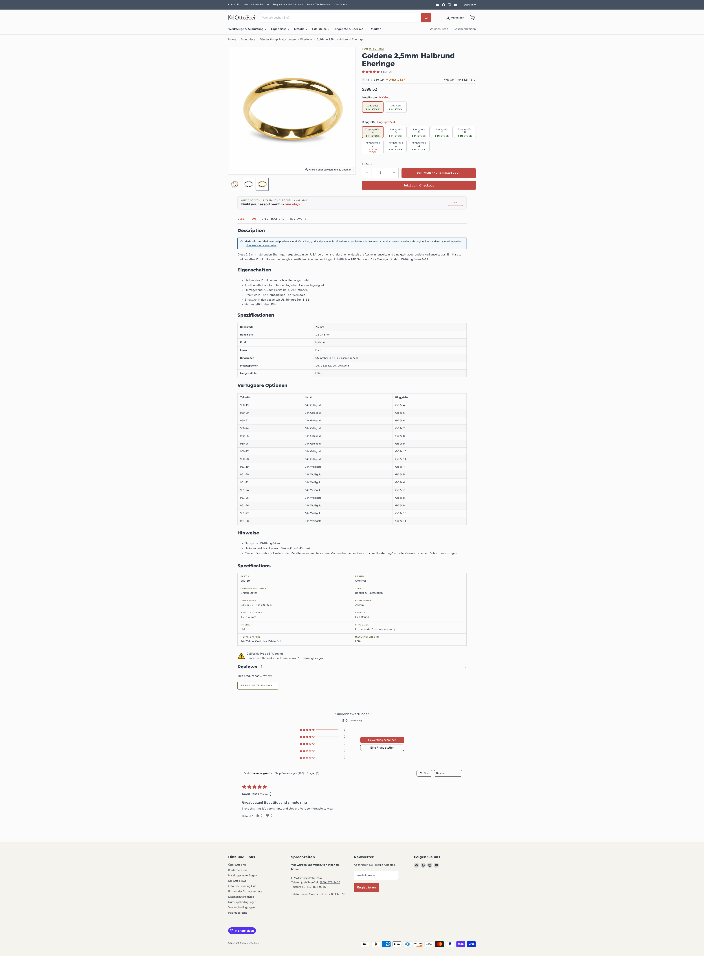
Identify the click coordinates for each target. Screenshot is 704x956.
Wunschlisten (439, 29)
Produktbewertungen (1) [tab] (257, 773)
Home (232, 39)
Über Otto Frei (237, 865)
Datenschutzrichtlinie (241, 897)
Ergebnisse (279, 29)
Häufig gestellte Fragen (242, 875)
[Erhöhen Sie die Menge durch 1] (394, 173)
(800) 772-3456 (330, 882)
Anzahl (367, 164)
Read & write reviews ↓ (257, 685)
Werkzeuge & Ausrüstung (246, 29)
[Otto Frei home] (242, 17)
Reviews (298, 219)
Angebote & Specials (349, 29)
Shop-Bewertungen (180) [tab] (289, 773)
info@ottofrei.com (311, 878)
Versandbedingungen (241, 907)
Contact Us (234, 4)
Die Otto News (237, 881)
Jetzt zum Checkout (419, 185)
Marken (376, 29)
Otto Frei (376, 48)
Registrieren (366, 887)
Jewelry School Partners (256, 4)
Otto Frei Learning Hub (242, 886)
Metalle (299, 29)
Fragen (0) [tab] (313, 773)
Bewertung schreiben (382, 740)
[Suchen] (426, 17)
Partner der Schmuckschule (245, 891)
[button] (456, 17)
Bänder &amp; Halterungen (278, 39)
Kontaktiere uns (237, 870)
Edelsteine (319, 29)
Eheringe (306, 39)
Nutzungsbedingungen (242, 902)
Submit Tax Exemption (319, 4)
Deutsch (468, 4)
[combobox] (340, 17)
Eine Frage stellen (382, 748)
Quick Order (341, 4)
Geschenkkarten (465, 29)
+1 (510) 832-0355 (314, 887)
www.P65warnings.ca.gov (306, 658)
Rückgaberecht (237, 913)
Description (246, 219)
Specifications (273, 219)
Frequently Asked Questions (288, 4)
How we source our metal (261, 245)
